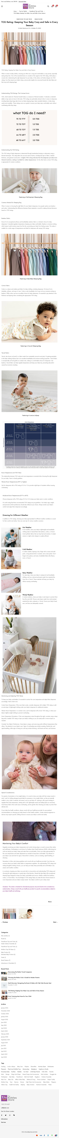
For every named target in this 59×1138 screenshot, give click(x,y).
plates (50, 1085)
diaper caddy (51, 1079)
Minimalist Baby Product (7, 954)
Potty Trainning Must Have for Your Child (19, 996)
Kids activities (4, 936)
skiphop (23, 1085)
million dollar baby (20, 1079)
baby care (20, 1066)
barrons (16, 1082)
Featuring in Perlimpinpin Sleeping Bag (30, 197)
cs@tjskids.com (5, 1108)
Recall (3, 939)
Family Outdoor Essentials (8, 944)
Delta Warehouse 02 (25, 28)
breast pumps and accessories (31, 1074)
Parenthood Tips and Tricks (36, 11)
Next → (55, 922)
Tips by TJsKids (23, 11)
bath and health (28, 1077)
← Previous (4, 922)
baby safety (46, 1082)
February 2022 (5, 1034)
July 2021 (3, 1045)
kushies (13, 1072)
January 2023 (4, 1016)
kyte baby (11, 1077)
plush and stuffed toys (14, 1069)
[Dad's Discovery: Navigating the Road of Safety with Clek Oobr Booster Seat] (4, 985)
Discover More (22, 1)
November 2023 (5, 1011)
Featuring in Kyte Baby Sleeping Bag (30, 279)
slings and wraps (16, 1074)
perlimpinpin (4, 1077)
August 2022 (4, 1019)
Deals (3, 957)
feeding (3, 1066)
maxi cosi (3, 1079)
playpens (53, 1082)
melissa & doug (31, 1079)
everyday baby (5, 1072)
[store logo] (29, 6)
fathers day (4, 1085)
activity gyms (42, 1066)
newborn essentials (41, 1085)
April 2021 (4, 1051)
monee (22, 1082)
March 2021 (4, 1054)
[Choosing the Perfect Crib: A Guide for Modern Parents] (4, 979)
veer (11, 1082)
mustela (51, 1072)
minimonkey (26, 1069)
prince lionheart (41, 1079)
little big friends (35, 1072)
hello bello (44, 1072)
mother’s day (4, 1082)
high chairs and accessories (33, 1082)
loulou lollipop (11, 1066)
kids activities (44, 1074)
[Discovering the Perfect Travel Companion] (4, 973)
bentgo (7, 1074)
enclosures (51, 1066)
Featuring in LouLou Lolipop (30, 415)
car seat (25, 1072)
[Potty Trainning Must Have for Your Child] (4, 998)
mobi (2, 1074)
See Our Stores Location (7, 1111)
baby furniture (30, 1085)
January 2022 (4, 1037)
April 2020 (4, 1057)
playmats (3, 1069)
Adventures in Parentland (8, 963)
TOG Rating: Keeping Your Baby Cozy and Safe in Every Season (26, 991)
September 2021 (5, 1040)
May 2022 (4, 1025)
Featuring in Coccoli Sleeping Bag (31, 346)
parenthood (19, 1077)
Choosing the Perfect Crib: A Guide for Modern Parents (23, 977)
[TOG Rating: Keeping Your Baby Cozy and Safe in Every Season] (4, 992)
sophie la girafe (43, 1069)
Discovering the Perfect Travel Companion (20, 972)
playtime (27, 1066)
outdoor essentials (46, 1077)
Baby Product (5, 952)
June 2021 (3, 1048)
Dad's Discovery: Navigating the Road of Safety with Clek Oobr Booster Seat (29, 983)
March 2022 (4, 1031)
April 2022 (4, 1028)
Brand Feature (38, 19)
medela (19, 1072)
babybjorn (34, 1069)
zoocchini (33, 1066)
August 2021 (4, 1043)
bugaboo (37, 1077)
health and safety (14, 1085)
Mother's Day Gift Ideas (7, 949)
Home (15, 11)
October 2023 (5, 1014)
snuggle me (53, 1074)
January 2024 (4, 1008)
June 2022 (4, 1022)
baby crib (10, 1079)
